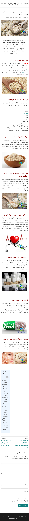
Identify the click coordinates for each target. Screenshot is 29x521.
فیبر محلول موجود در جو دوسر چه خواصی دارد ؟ (5, 401)
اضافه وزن (25, 72)
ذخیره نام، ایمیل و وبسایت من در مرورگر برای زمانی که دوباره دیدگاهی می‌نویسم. (15, 500)
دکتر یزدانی (24, 17)
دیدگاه (26, 462)
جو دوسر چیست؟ (5, 381)
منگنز (26, 109)
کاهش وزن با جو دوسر (5, 421)
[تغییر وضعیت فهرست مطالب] (6, 376)
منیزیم (26, 113)
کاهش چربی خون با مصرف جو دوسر (5, 409)
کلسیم (19, 128)
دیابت (13, 265)
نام (27, 477)
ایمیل (26, 484)
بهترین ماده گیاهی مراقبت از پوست (5, 426)
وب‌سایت (26, 491)
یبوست (12, 188)
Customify (12, 518)
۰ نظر (7, 17)
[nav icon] (2, 3)
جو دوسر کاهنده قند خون (5, 416)
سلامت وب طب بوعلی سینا (18, 3)
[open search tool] (5, 3)
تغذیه (11, 17)
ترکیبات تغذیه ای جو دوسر (5, 386)
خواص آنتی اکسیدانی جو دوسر (5, 392)
